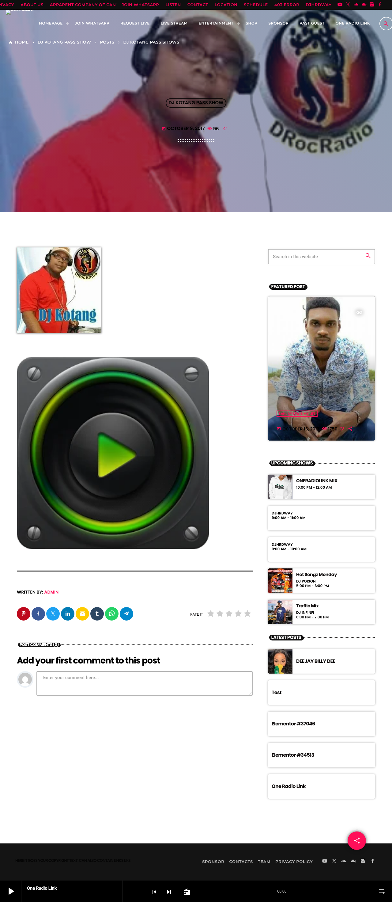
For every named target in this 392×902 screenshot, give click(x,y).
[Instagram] (372, 5)
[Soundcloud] (356, 5)
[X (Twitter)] (347, 5)
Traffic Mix (307, 606)
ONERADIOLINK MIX (316, 481)
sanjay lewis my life (297, 413)
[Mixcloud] (364, 5)
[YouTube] (339, 5)
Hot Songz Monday (316, 575)
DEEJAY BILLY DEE (315, 661)
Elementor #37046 (293, 723)
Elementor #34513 (293, 755)
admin (51, 592)
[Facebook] (380, 5)
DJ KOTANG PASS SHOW (196, 103)
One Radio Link (289, 786)
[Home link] (19, 23)
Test (276, 692)
